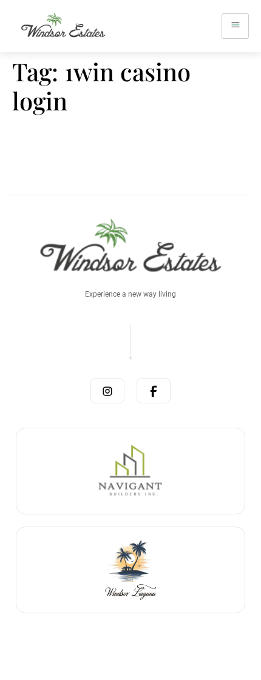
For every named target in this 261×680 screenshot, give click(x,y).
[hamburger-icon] (235, 26)
